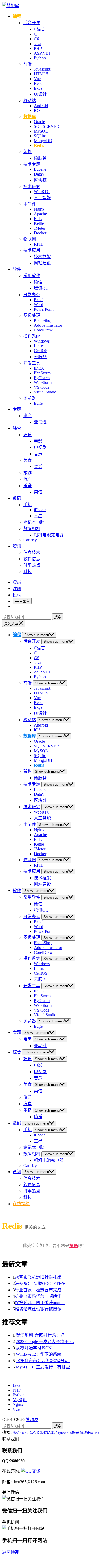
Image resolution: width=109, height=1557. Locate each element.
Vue (37, 78)
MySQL (41, 131)
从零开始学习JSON (34, 1348)
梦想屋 (32, 1419)
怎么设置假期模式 (43, 1433)
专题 (17, 409)
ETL (38, 218)
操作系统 (31, 336)
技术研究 (31, 186)
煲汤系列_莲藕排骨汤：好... (42, 1335)
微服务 (40, 158)
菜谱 (38, 466)
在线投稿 (21, 1203)
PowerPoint (43, 309)
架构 (27, 151)
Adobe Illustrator (48, 325)
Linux (39, 346)
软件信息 (31, 559)
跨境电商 (87, 1433)
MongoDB (43, 140)
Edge (38, 403)
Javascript (42, 69)
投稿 (17, 595)
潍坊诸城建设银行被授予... (40, 1309)
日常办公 (31, 294)
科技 (27, 571)
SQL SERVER (46, 126)
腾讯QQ (41, 288)
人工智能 (42, 197)
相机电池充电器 (48, 535)
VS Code (41, 387)
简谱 (38, 492)
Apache (40, 214)
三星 (38, 516)
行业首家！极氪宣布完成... (40, 1290)
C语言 (39, 29)
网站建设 (42, 263)
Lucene (40, 169)
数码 (17, 498)
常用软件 (31, 275)
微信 (38, 282)
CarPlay (30, 540)
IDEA (39, 368)
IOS (37, 110)
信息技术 (31, 552)
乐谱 (27, 485)
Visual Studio (45, 392)
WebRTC (42, 191)
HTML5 (41, 74)
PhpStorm (42, 373)
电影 (38, 441)
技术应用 (31, 250)
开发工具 (31, 363)
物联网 (29, 239)
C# (36, 39)
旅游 (27, 473)
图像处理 (31, 315)
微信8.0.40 (21, 1433)
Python (40, 58)
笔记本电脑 (33, 522)
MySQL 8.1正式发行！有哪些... (44, 1367)
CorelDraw (43, 330)
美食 (27, 460)
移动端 (29, 100)
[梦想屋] (10, 5)
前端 (27, 64)
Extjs (38, 88)
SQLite (40, 136)
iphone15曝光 (68, 1433)
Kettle (39, 223)
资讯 (17, 546)
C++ (38, 34)
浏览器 (29, 398)
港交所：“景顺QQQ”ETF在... (42, 1283)
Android (41, 105)
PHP (38, 48)
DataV (39, 174)
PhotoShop (43, 320)
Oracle (39, 121)
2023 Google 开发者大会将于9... (45, 1341)
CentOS (40, 350)
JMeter (39, 228)
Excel (38, 300)
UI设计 (40, 94)
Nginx (39, 209)
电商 (27, 415)
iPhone (40, 510)
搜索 (57, 617)
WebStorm (43, 382)
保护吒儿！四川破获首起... (40, 1302)
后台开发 (31, 22)
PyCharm (42, 377)
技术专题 (31, 164)
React (38, 83)
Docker (40, 233)
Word (38, 304)
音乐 (38, 454)
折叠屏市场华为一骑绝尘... (40, 1296)
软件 (17, 269)
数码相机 (31, 528)
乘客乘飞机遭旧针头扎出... (40, 1277)
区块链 (40, 180)
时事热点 (31, 565)
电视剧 (40, 447)
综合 (17, 428)
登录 (17, 582)
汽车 (27, 479)
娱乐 (27, 434)
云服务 (40, 357)
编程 (17, 16)
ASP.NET (42, 53)
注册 (17, 588)
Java (37, 43)
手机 (27, 504)
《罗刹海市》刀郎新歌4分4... (43, 1360)
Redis (39, 145)
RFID (39, 244)
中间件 (29, 204)
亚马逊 (40, 422)
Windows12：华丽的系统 (38, 1354)
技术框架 (42, 256)
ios (97, 1433)
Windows (42, 341)
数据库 (29, 116)
